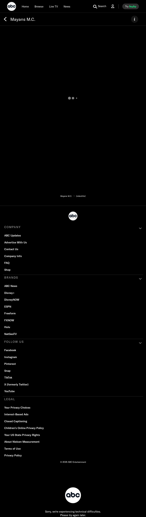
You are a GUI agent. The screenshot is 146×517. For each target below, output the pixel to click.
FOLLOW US (14, 341)
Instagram (10, 357)
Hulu (7, 327)
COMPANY (12, 227)
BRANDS (11, 277)
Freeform (10, 313)
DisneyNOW (11, 299)
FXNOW (9, 320)
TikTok (8, 377)
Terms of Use (12, 448)
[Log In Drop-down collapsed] (113, 6)
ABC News (10, 286)
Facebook (10, 350)
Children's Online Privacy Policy (24, 428)
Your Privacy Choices (17, 407)
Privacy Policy (13, 455)
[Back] (5, 19)
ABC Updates (12, 235)
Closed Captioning (15, 421)
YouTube (9, 391)
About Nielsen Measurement (22, 441)
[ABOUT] (134, 19)
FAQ (6, 263)
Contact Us (11, 249)
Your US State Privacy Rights (22, 435)
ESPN (7, 306)
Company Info (13, 256)
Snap (7, 370)
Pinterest (10, 364)
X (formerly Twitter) (16, 384)
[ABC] (11, 7)
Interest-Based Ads (16, 414)
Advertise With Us (15, 242)
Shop (7, 269)
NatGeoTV (10, 334)
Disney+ (9, 293)
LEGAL (9, 399)
